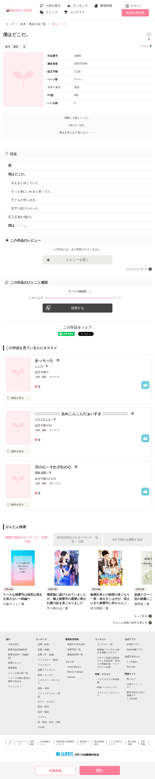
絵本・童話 (43, 712)
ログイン (136, 5)
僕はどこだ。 (17, 174)
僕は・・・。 (17, 225)
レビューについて (136, 269)
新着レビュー (14, 663)
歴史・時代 (43, 706)
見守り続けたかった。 (26, 208)
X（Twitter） (133, 662)
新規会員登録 (135, 12)
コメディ (42, 717)
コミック (52, 12)
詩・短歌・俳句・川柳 (49, 722)
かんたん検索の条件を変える (130, 622)
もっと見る (140, 615)
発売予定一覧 (74, 649)
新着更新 (12, 668)
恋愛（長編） (44, 649)
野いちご (131, 679)
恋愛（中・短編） (47, 654)
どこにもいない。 (21, 216)
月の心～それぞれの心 (53, 467)
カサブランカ (43, 419)
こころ (39, 365)
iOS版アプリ (133, 644)
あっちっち (44, 360)
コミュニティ (14, 686)
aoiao (143, 45)
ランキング (80, 5)
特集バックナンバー (107, 687)
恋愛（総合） (44, 644)
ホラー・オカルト (47, 701)
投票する (77, 308)
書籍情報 (106, 5)
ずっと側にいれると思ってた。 (32, 191)
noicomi (71, 677)
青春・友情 (43, 688)
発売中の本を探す (76, 644)
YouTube (131, 667)
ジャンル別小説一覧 (18, 673)
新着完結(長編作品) (17, 649)
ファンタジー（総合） (49, 660)
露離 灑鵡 (40, 472)
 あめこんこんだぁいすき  (82, 414)
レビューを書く (77, 259)
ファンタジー (44, 665)
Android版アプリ (135, 649)
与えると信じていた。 (26, 183)
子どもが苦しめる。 (24, 200)
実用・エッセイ (45, 675)
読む (99, 770)
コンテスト (77, 12)
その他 (41, 727)
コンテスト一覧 (105, 644)
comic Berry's (74, 667)
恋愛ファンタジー (47, 670)
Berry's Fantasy (75, 672)
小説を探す (53, 5)
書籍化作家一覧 (75, 654)
